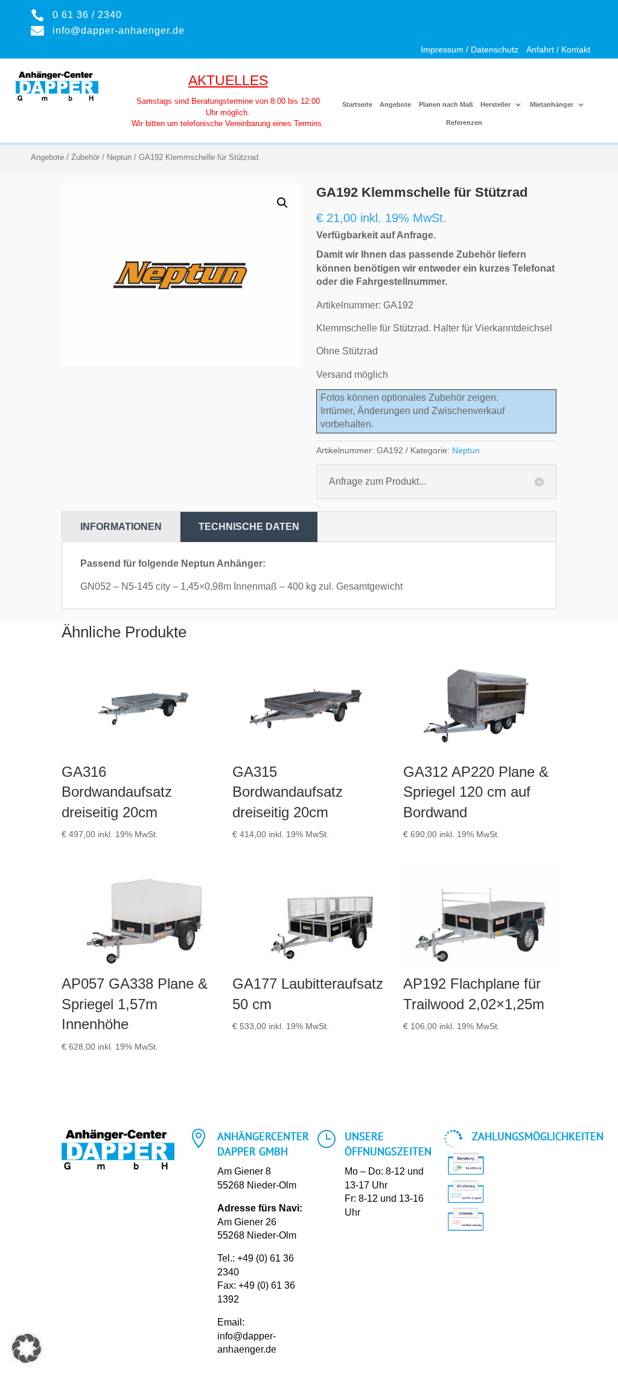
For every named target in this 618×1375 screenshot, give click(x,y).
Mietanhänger (551, 104)
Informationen (121, 527)
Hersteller (495, 104)
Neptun (119, 157)
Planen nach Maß (446, 104)
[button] (282, 203)
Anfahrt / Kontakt (558, 49)
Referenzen (464, 122)
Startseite (357, 104)
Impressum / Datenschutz (469, 49)
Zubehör (85, 157)
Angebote (395, 104)
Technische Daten (249, 527)
